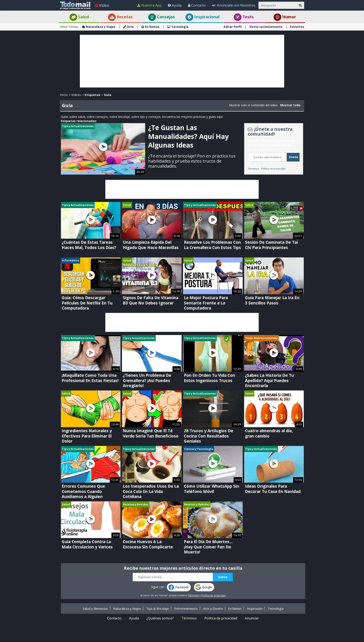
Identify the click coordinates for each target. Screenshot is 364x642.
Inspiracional (206, 17)
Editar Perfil (233, 27)
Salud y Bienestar (95, 608)
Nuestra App (151, 5)
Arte (130, 27)
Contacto (198, 5)
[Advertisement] (182, 61)
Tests (247, 17)
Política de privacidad (273, 168)
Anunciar (252, 618)
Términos (253, 168)
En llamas (152, 27)
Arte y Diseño (213, 608)
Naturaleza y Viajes (100, 27)
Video (104, 5)
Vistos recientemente (265, 27)
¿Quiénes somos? (160, 618)
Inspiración (254, 608)
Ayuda (177, 5)
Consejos (165, 17)
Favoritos (297, 27)
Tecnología (179, 27)
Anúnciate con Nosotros (236, 5)
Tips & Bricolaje (157, 608)
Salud (83, 17)
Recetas (124, 17)
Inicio (64, 95)
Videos (76, 95)
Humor (288, 17)
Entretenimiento (186, 608)
